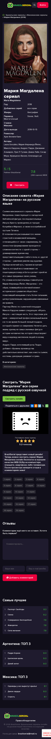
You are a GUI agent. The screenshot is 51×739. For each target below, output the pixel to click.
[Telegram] (39, 405)
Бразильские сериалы (15, 15)
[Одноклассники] (35, 405)
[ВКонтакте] (32, 405)
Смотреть (19, 185)
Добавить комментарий (21, 577)
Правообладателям (25, 720)
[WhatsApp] (46, 405)
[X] (43, 405)
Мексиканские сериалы (37, 15)
